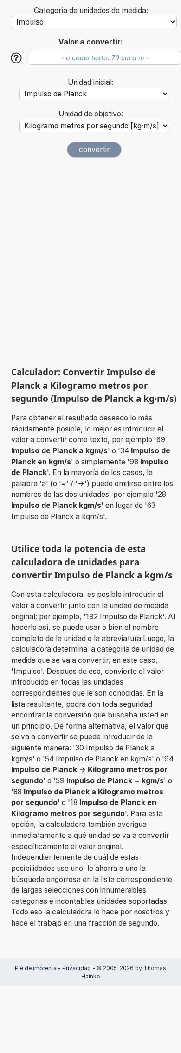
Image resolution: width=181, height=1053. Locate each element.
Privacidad (76, 967)
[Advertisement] (90, 261)
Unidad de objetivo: (90, 113)
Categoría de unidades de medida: (91, 10)
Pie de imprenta (36, 967)
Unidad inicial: (91, 82)
